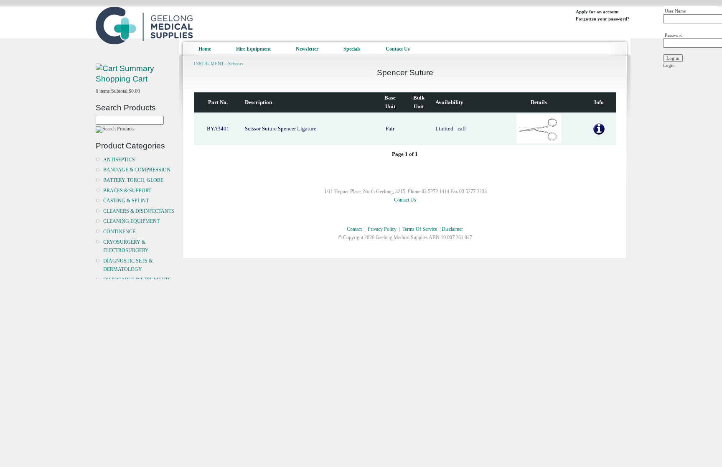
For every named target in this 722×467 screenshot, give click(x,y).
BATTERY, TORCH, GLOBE (133, 180)
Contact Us (398, 49)
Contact (354, 229)
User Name (675, 10)
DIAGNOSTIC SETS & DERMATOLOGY (128, 265)
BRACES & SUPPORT (127, 191)
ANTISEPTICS (119, 160)
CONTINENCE (119, 232)
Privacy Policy (382, 229)
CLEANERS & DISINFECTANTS (138, 211)
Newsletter (307, 49)
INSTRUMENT (209, 63)
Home (204, 49)
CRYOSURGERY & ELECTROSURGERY (126, 246)
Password (674, 35)
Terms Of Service (419, 229)
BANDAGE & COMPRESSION (136, 170)
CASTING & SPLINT (126, 201)
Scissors (235, 63)
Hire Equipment (253, 49)
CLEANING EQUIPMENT (131, 221)
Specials (352, 49)
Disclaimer (452, 229)
